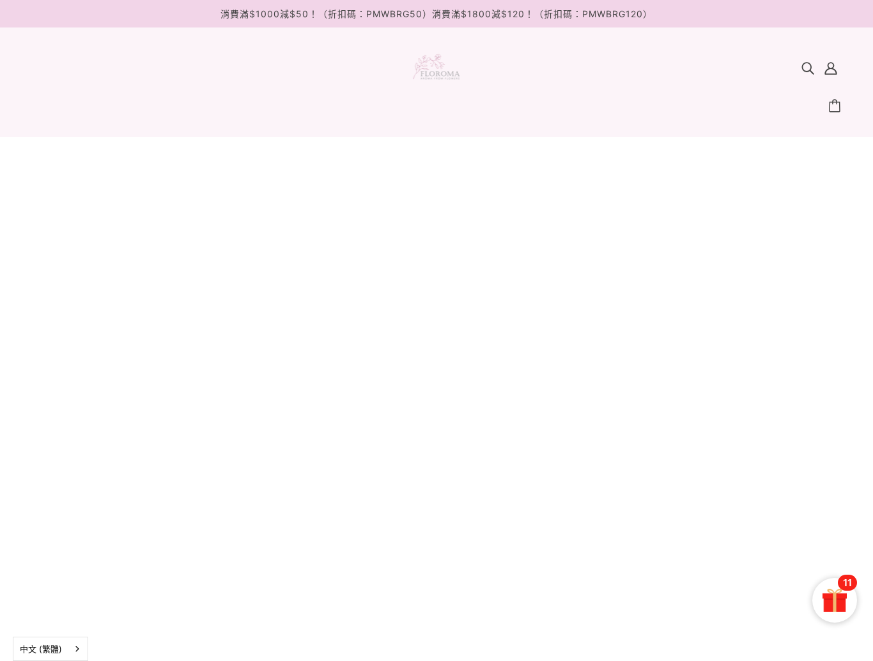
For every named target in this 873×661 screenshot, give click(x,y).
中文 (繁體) (41, 649)
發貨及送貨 (406, 482)
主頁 (433, 291)
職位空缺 (400, 551)
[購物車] (836, 105)
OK (815, 495)
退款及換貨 (406, 465)
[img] (807, 67)
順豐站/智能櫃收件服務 (436, 534)
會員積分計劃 (411, 448)
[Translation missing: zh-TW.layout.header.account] (830, 67)
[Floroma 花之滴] (437, 77)
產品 (497, 291)
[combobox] (50, 649)
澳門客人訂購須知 (423, 517)
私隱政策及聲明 (417, 568)
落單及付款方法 (417, 499)
